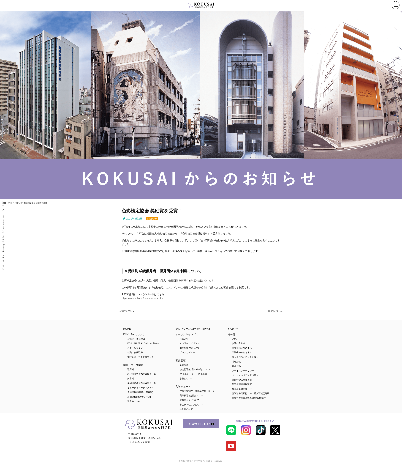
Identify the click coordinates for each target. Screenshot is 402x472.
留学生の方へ (134, 401)
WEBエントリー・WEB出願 (193, 374)
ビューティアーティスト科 (140, 387)
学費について (186, 378)
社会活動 (236, 366)
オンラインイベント (189, 343)
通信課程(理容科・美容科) (140, 392)
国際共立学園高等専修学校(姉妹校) (249, 398)
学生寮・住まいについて (192, 404)
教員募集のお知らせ (242, 389)
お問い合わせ (238, 343)
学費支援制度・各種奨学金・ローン (197, 391)
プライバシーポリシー (243, 370)
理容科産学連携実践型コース (141, 374)
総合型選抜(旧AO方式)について (195, 369)
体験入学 (184, 339)
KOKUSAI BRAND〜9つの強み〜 (143, 343)
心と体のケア (186, 409)
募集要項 (184, 365)
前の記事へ (127, 311)
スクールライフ (135, 348)
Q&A (234, 339)
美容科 (130, 378)
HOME (127, 328)
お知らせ (152, 218)
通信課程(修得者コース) (139, 396)
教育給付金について (189, 400)
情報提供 (236, 361)
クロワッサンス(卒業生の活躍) (193, 328)
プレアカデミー (187, 352)
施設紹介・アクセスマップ (140, 357)
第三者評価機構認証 (242, 384)
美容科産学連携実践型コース (141, 383)
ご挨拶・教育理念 (136, 339)
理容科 (130, 369)
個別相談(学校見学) (189, 348)
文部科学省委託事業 (242, 380)
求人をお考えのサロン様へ (245, 357)
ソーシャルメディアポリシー (246, 375)
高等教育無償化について (192, 395)
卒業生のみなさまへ (242, 352)
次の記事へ (274, 311)
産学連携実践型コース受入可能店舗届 (250, 393)
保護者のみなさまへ (242, 348)
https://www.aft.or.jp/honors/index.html (142, 298)
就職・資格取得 (135, 352)
